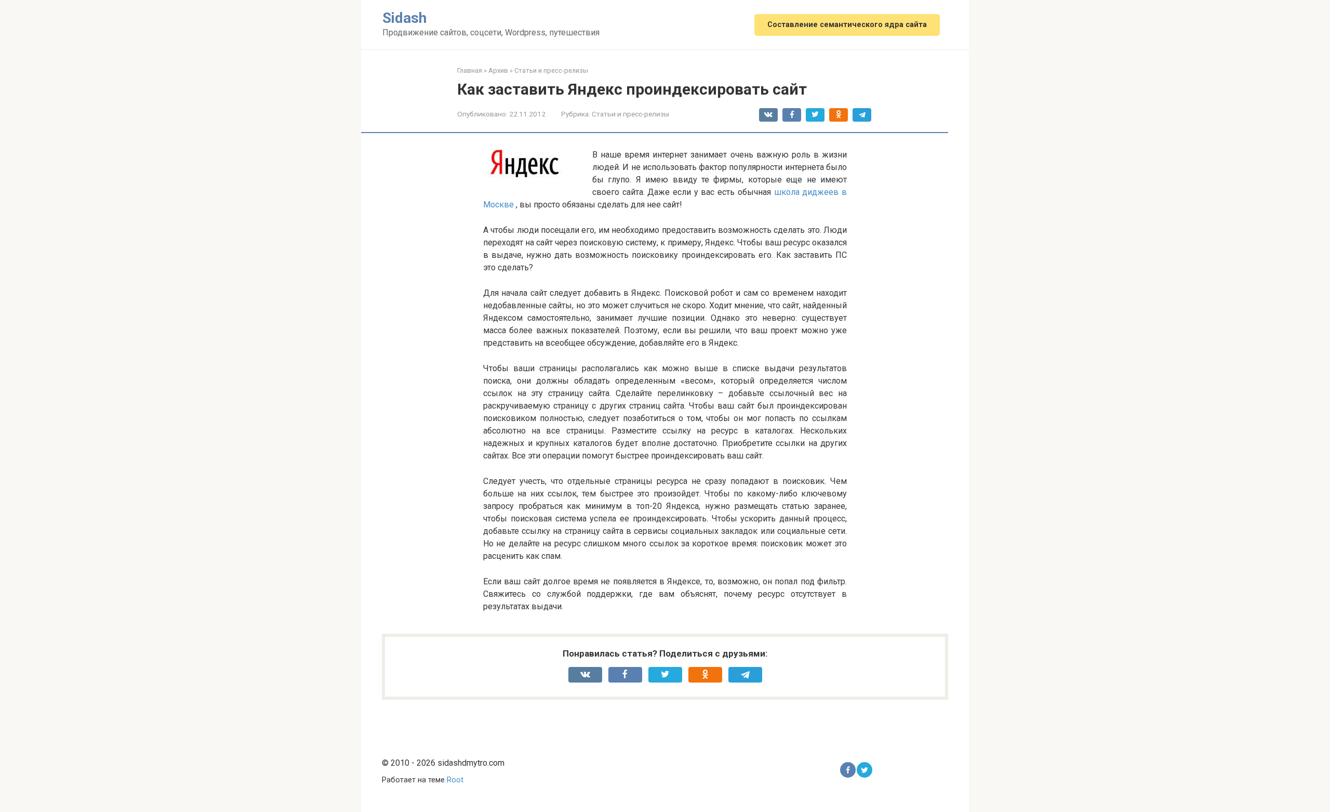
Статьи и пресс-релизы (630, 114)
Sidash (404, 18)
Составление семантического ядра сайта (847, 24)
